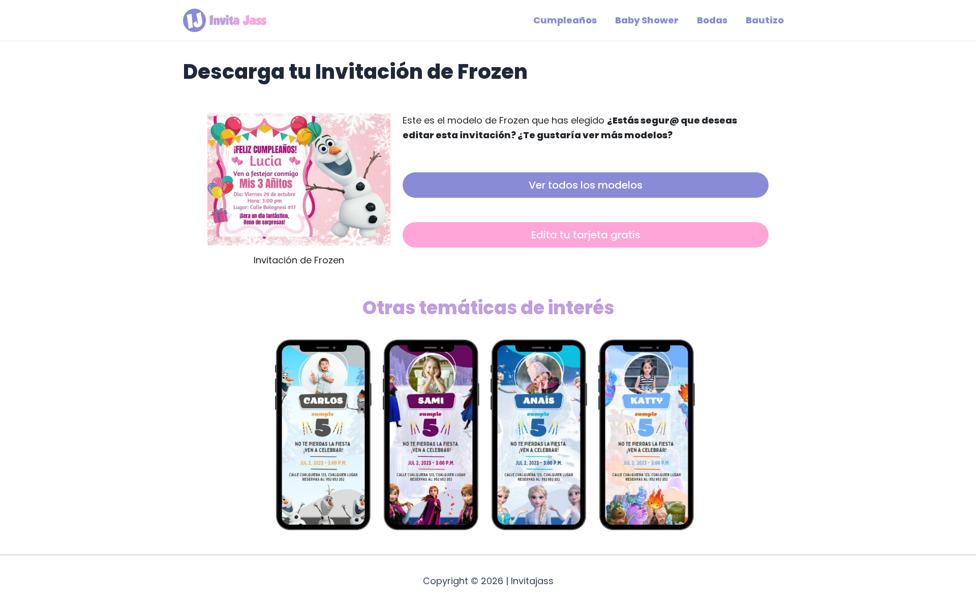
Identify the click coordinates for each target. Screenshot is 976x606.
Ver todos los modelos (586, 185)
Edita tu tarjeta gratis (585, 235)
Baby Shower (647, 20)
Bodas (712, 20)
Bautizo (765, 20)
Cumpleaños (565, 20)
